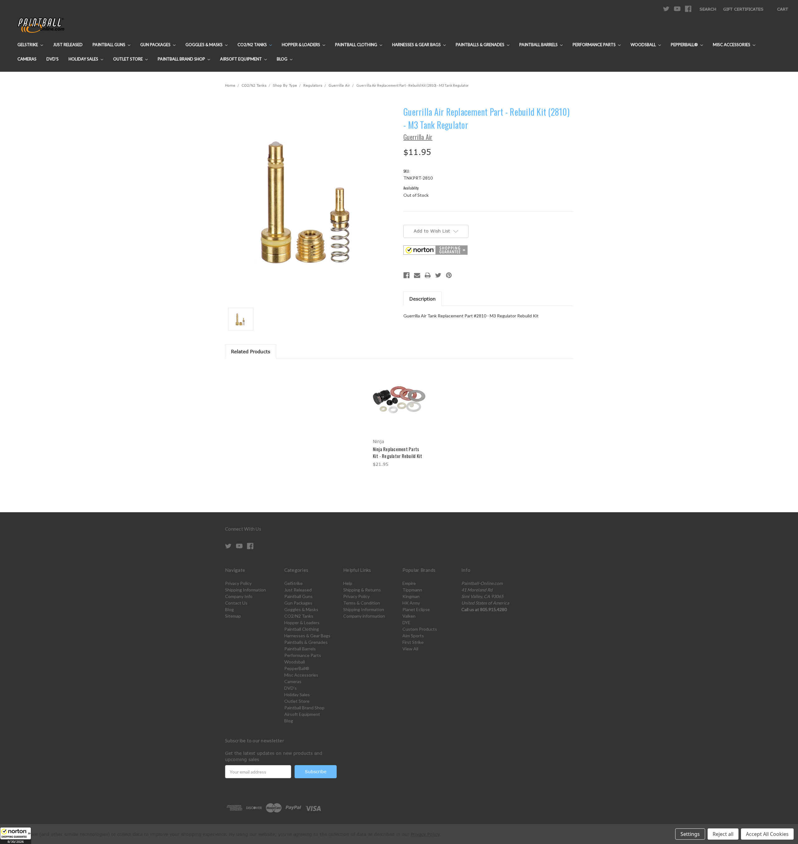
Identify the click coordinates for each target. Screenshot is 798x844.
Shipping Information (245, 589)
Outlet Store (128, 58)
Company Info (238, 596)
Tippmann (412, 589)
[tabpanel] (399, 417)
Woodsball (644, 44)
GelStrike (28, 44)
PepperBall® (685, 44)
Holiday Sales (84, 58)
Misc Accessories (732, 44)
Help (347, 583)
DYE (406, 622)
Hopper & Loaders (301, 44)
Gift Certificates (743, 9)
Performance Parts (595, 44)
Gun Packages (155, 44)
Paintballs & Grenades (480, 44)
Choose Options (399, 405)
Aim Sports (413, 635)
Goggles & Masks (204, 44)
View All (410, 648)
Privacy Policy (238, 583)
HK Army (411, 602)
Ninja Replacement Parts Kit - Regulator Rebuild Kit (397, 453)
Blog (282, 58)
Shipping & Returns (362, 589)
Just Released (68, 44)
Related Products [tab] (250, 351)
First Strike (413, 642)
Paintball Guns (109, 44)
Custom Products (419, 629)
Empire (409, 583)
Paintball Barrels (539, 44)
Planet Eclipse (416, 609)
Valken (409, 616)
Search (707, 9)
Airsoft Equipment (241, 58)
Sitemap (233, 616)
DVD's (52, 58)
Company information (364, 616)
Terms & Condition (361, 602)
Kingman (411, 596)
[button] (15, 835)
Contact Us (236, 602)
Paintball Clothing (356, 44)
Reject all (723, 834)
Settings (690, 834)
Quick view (399, 395)
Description (422, 298)
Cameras (26, 58)
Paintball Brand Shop (182, 58)
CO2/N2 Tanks (253, 44)
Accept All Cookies (767, 834)
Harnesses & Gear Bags (417, 44)
